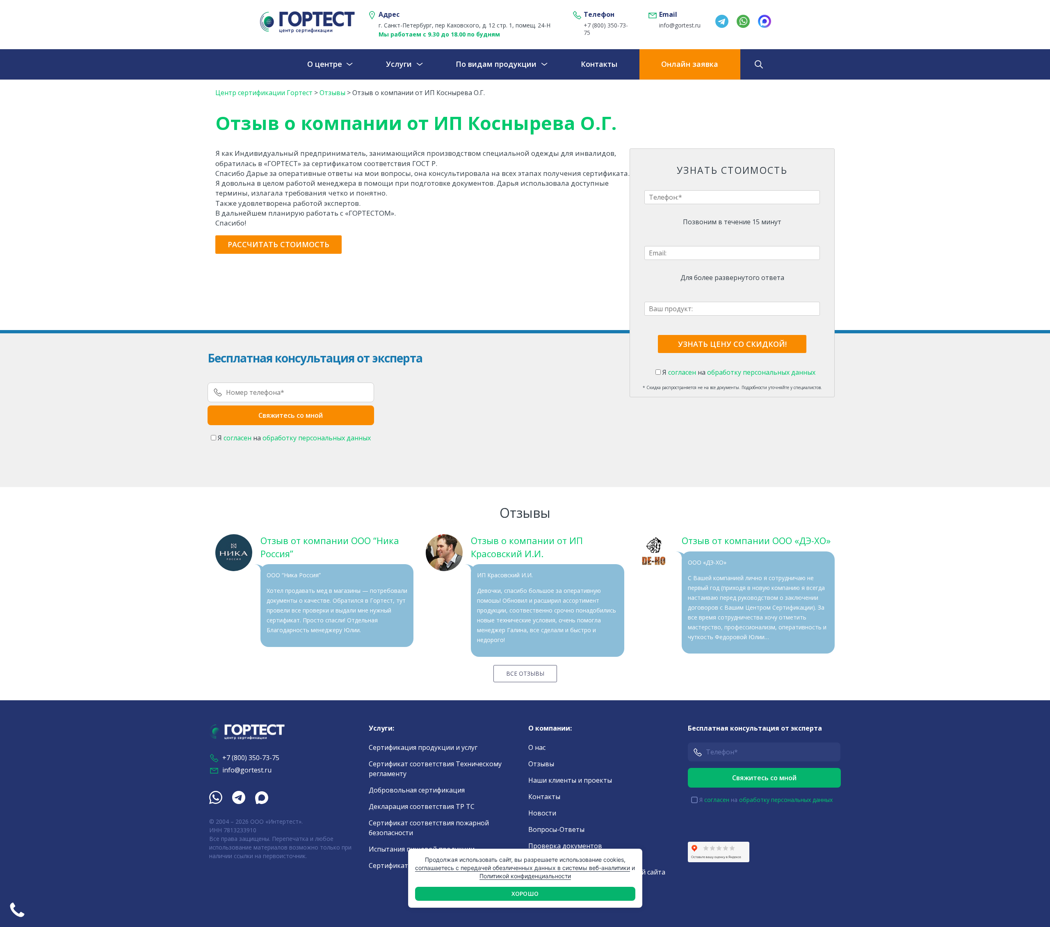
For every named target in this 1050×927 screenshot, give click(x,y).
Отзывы (541, 763)
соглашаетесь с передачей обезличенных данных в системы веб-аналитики (522, 867)
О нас (537, 747)
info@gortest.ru (680, 25)
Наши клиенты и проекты (570, 780)
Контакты (599, 64)
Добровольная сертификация (417, 790)
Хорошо (525, 893)
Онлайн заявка (689, 64)
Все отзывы (525, 673)
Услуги (399, 64)
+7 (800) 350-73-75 (606, 29)
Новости (542, 813)
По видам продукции (496, 64)
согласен (682, 372)
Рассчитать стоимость (278, 244)
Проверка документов (565, 845)
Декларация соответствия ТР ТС (422, 806)
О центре (324, 64)
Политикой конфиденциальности (525, 875)
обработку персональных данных (761, 372)
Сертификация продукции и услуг (423, 747)
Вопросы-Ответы (556, 829)
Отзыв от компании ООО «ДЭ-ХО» (756, 540)
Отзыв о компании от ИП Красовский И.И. (527, 546)
